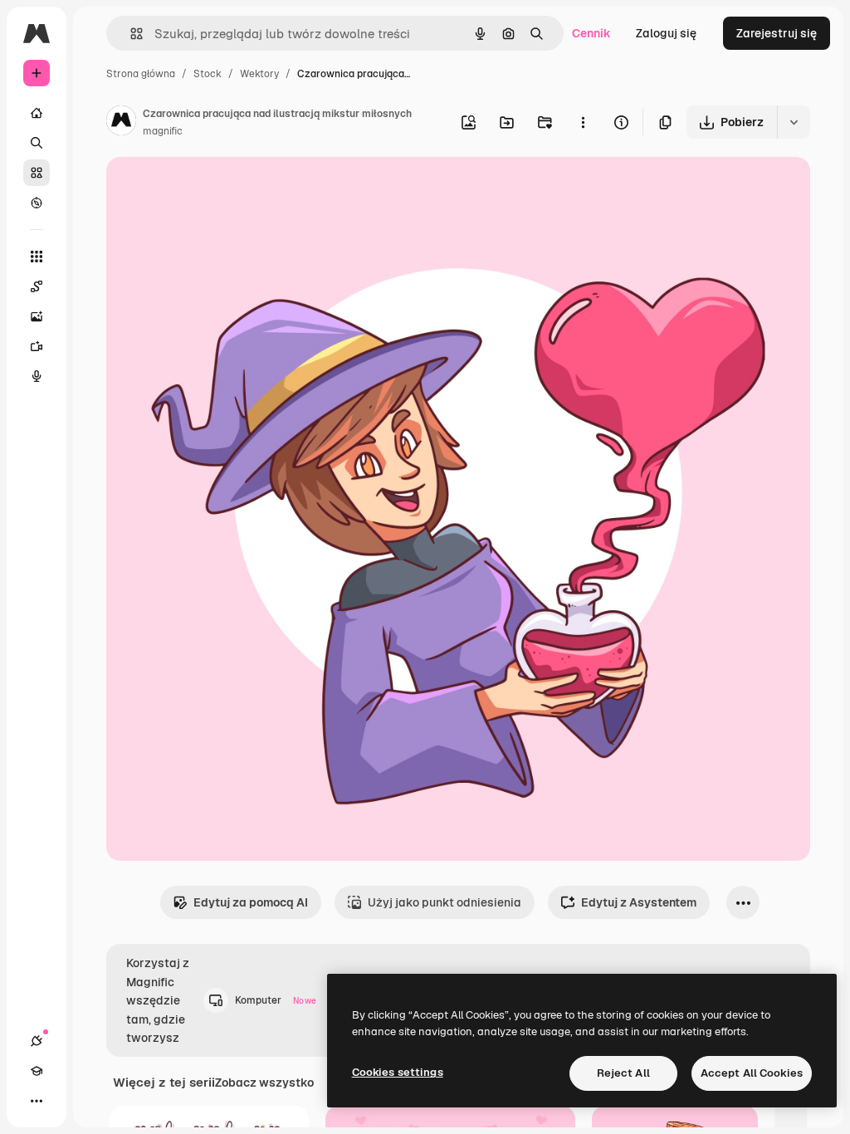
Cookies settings (397, 1072)
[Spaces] (36, 286)
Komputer (275, 1000)
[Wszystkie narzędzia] (36, 256)
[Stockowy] (36, 172)
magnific (163, 131)
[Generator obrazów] (36, 316)
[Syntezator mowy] (36, 376)
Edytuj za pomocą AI (250, 902)
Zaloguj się (666, 33)
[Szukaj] (36, 143)
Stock (207, 74)
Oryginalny (220, 189)
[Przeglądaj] (36, 202)
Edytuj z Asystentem (638, 902)
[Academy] (36, 1071)
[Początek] (36, 113)
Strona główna (140, 74)
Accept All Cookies (752, 1073)
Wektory (259, 74)
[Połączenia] (36, 1041)
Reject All (623, 1073)
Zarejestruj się (776, 33)
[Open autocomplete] (130, 33)
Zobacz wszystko (264, 1082)
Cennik (591, 33)
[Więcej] (36, 1101)
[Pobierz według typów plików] (793, 122)
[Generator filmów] (36, 346)
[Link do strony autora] (121, 122)
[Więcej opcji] (582, 122)
